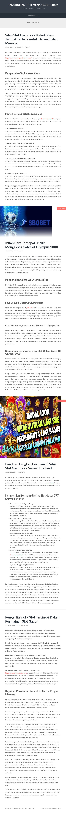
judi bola (29, 308)
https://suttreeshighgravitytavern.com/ (18, 58)
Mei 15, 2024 (9, 251)
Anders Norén (51, 808)
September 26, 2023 (11, 625)
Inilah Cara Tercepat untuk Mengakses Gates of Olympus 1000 (31, 245)
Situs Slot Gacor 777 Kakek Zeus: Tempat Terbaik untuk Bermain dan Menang (31, 39)
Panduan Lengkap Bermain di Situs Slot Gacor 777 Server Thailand (30, 466)
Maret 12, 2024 (10, 472)
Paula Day (19, 47)
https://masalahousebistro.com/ (16, 673)
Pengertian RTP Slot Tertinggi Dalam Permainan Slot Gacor (32, 619)
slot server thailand (46, 119)
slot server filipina (15, 555)
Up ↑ (59, 808)
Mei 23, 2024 (9, 47)
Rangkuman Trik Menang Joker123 (33, 4)
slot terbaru (50, 483)
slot (36, 256)
